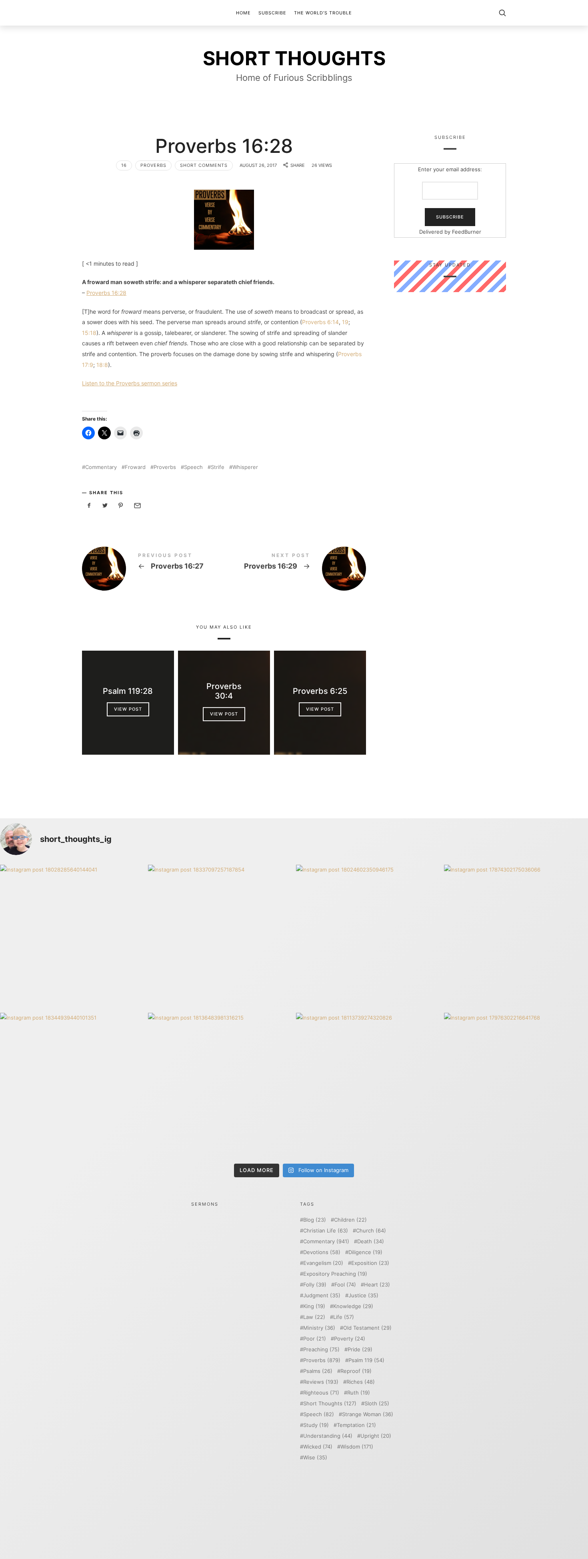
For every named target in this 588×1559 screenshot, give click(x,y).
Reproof (356, 1371)
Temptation (356, 1425)
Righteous (321, 1392)
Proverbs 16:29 (295, 568)
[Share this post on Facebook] (89, 505)
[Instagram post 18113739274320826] (368, 1085)
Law (314, 1317)
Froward (135, 467)
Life (343, 1317)
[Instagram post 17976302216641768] (516, 1085)
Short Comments (204, 165)
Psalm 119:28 (128, 691)
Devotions (321, 1252)
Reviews (320, 1382)
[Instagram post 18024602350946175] (368, 937)
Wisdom (356, 1446)
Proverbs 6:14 (320, 322)
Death (370, 1241)
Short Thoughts (329, 1403)
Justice (363, 1295)
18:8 (102, 364)
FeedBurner (466, 231)
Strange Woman (367, 1414)
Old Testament (367, 1328)
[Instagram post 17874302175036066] (516, 937)
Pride (360, 1349)
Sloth (376, 1403)
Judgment (321, 1295)
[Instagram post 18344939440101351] (72, 1085)
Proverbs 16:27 (153, 568)
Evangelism (323, 1263)
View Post (128, 709)
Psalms (317, 1371)
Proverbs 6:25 (320, 691)
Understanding (327, 1436)
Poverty (349, 1338)
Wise (315, 1457)
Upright (375, 1436)
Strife (217, 467)
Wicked (317, 1446)
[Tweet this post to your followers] (105, 505)
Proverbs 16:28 (106, 292)
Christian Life (325, 1230)
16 (124, 165)
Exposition (370, 1263)
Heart (377, 1284)
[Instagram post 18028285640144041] (72, 937)
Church (371, 1230)
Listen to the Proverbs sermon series (129, 383)
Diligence (365, 1252)
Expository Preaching (335, 1273)
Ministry (319, 1328)
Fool (345, 1284)
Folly (314, 1284)
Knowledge (353, 1306)
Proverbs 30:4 (224, 691)
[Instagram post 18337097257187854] (220, 937)
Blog (314, 1219)
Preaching (321, 1349)
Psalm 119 (366, 1360)
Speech (193, 467)
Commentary (101, 467)
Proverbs (153, 165)
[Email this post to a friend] (137, 505)
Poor (314, 1338)
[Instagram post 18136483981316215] (220, 1085)
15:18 (89, 332)
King (314, 1306)
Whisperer (245, 467)
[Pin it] (121, 505)
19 (345, 322)
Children (350, 1219)
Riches (360, 1382)
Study (316, 1425)
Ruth (358, 1392)
